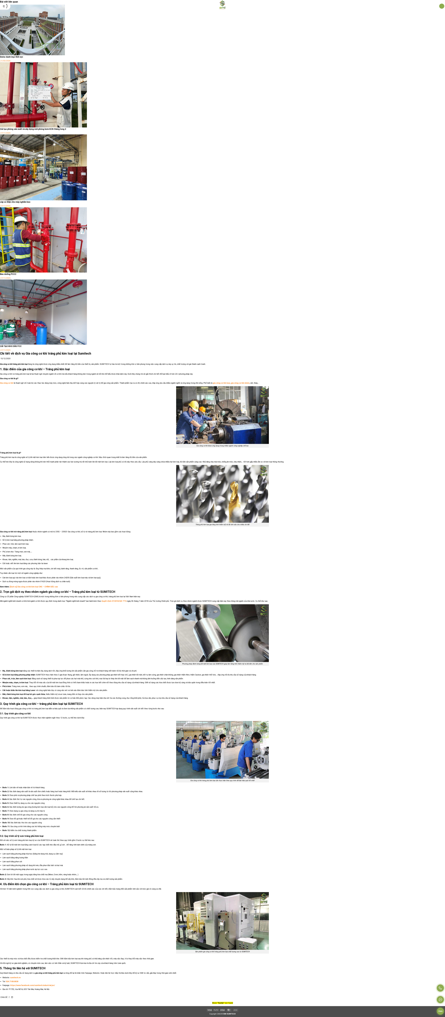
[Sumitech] (222, 6)
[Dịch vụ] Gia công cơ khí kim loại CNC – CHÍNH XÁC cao (34, 587)
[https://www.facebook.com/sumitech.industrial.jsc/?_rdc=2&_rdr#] (440, 999)
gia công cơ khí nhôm (240, 383)
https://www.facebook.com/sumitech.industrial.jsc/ (32, 985)
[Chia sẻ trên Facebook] (9, 997)
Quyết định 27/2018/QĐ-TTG (114, 601)
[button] (5, 6)
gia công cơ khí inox (221, 383)
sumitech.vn (15, 977)
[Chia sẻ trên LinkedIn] (12, 997)
